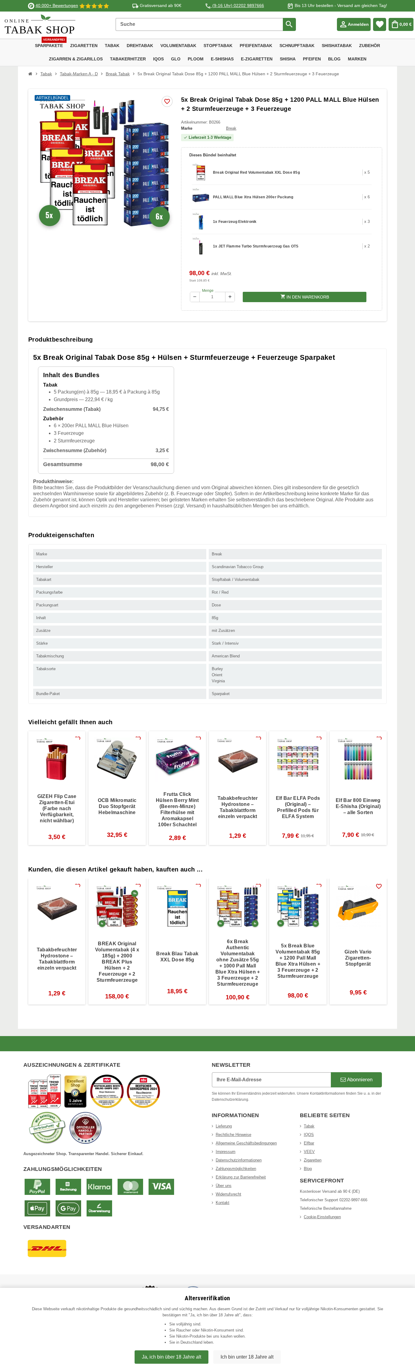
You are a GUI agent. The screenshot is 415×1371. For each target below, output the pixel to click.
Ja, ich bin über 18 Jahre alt (171, 1356)
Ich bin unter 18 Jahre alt (247, 1356)
